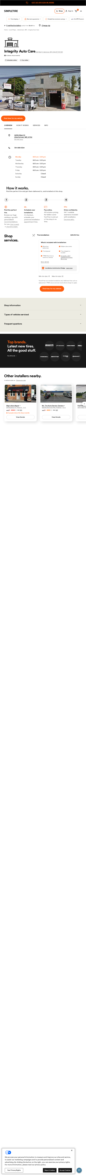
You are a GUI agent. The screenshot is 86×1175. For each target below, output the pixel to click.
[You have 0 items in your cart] (75, 11)
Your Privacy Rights (14, 1170)
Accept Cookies (65, 1170)
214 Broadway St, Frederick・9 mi (16, 407)
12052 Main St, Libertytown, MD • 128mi (45, 52)
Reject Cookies (50, 1170)
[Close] (71, 1150)
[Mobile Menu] (81, 11)
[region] (38, 1161)
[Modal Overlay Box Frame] (43, 3)
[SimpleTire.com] (12, 11)
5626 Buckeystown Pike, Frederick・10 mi (54, 407)
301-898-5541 (59, 52)
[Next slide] (84, 404)
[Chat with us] (79, 1170)
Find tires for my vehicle (13, 118)
